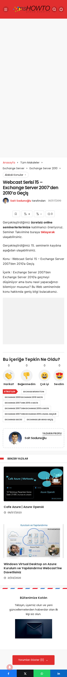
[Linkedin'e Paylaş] (58, 673)
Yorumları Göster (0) (31, 660)
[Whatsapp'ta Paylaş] (42, 673)
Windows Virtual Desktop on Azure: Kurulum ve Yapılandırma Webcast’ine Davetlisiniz (33, 568)
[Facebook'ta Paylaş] (8, 673)
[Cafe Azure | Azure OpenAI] (33, 484)
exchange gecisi (13, 419)
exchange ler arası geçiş (40, 419)
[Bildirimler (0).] (61, 9)
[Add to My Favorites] (16, 214)
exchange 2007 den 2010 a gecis (21, 402)
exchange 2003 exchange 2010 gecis (24, 397)
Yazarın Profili (52, 433)
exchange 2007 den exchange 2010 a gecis (27, 408)
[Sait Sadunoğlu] (15, 439)
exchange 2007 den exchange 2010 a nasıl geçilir (30, 414)
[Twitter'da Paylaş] (25, 673)
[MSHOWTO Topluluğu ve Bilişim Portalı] (31, 9)
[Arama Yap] (54, 9)
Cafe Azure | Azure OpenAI (24, 507)
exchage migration (33, 391)
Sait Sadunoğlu (20, 201)
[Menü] (6, 9)
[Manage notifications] (10, 667)
